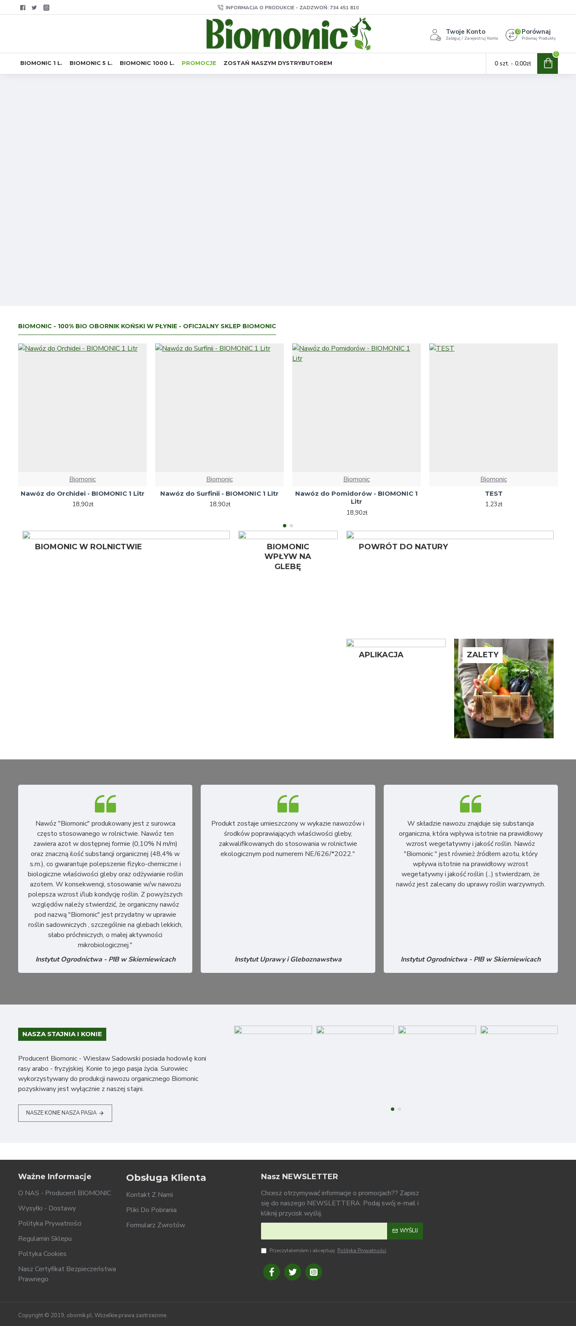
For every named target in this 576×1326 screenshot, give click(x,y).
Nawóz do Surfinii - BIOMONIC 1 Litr (219, 493)
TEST (494, 493)
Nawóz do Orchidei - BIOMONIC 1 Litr (83, 493)
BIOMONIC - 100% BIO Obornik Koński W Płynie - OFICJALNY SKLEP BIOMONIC (147, 326)
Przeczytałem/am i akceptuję (327, 1250)
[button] (284, 525)
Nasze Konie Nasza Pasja (61, 1113)
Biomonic (82, 479)
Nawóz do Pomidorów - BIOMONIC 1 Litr (356, 497)
